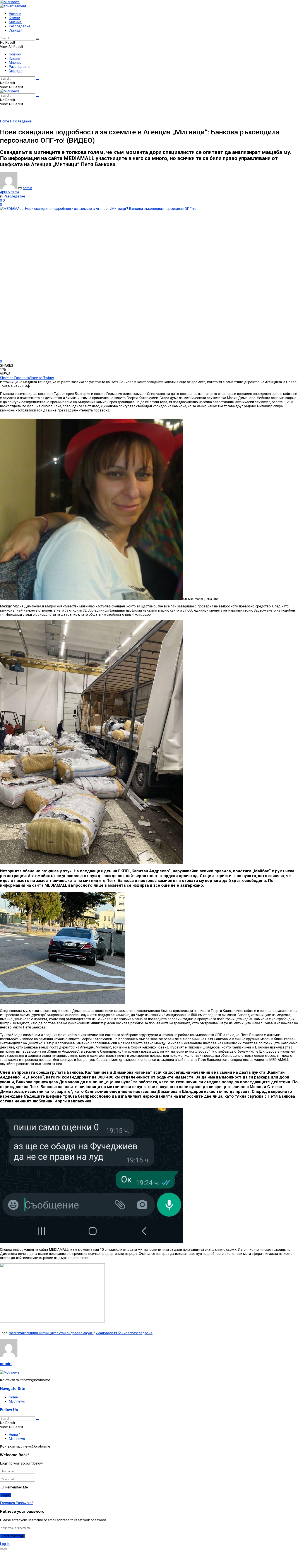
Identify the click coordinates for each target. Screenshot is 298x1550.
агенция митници (39, 1333)
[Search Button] (37, 39)
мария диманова (96, 1333)
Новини (15, 14)
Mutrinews (17, 1401)
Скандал (15, 30)
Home (4, 121)
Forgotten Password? (16, 1503)
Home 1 (15, 1397)
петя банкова (120, 1333)
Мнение (15, 22)
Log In (5, 1544)
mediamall (17, 1333)
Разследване (19, 26)
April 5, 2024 (9, 192)
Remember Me (16, 1487)
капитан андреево (67, 1333)
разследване (141, 1333)
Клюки (14, 18)
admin (27, 188)
